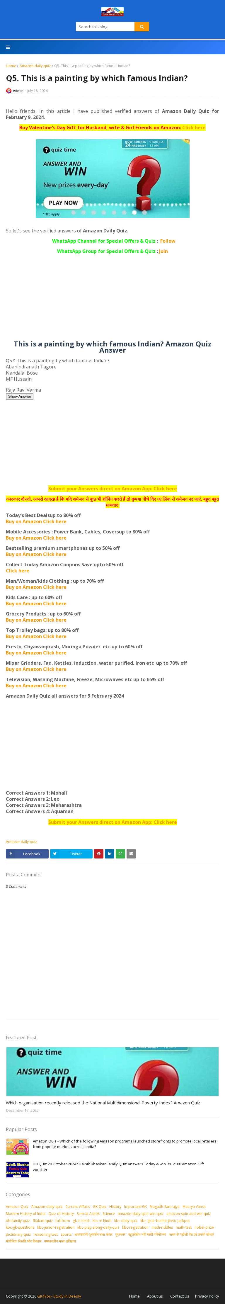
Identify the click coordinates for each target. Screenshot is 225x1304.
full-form (63, 1220)
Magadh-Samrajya (165, 1206)
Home (11, 65)
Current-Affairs (77, 1206)
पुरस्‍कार (120, 1234)
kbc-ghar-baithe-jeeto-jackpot (165, 1220)
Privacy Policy (207, 1296)
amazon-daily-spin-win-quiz (140, 1213)
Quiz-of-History (61, 1213)
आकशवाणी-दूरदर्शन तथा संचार (93, 1234)
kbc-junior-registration (55, 1227)
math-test (184, 1227)
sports (66, 1234)
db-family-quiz (18, 1220)
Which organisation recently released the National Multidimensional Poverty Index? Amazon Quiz (103, 1103)
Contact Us (179, 1296)
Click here (194, 127)
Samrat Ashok (88, 1213)
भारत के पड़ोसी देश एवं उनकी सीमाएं (191, 1234)
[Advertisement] (112, 300)
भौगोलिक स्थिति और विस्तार (23, 1241)
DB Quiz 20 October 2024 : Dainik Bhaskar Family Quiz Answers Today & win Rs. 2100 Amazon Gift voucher (118, 1166)
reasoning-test (46, 1234)
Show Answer (19, 396)
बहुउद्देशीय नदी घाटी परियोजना (147, 1234)
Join (163, 251)
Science (109, 1213)
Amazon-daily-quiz (35, 65)
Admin (18, 90)
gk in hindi (81, 1220)
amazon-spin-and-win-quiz (188, 1213)
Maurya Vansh (194, 1206)
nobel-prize (204, 1227)
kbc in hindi (102, 1220)
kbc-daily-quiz (125, 1220)
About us (155, 1296)
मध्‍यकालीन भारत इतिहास (60, 1241)
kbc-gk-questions (20, 1227)
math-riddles (162, 1227)
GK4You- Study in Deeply (59, 1296)
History (115, 1206)
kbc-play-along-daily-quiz (98, 1227)
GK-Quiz (99, 1206)
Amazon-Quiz (17, 1206)
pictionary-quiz (18, 1234)
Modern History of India (25, 1213)
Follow (167, 241)
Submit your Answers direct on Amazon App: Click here (112, 488)
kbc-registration (135, 1227)
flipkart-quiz (43, 1220)
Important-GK (135, 1206)
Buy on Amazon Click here (36, 521)
